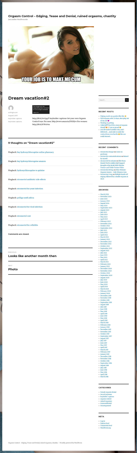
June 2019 (103, 309)
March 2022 (104, 237)
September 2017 (106, 336)
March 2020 (104, 289)
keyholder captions (15, 118)
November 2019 (105, 298)
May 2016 (103, 372)
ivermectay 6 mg (106, 174)
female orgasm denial (108, 392)
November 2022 (106, 224)
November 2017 (105, 332)
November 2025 (105, 196)
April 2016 (103, 374)
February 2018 (105, 325)
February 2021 (105, 264)
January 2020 (105, 293)
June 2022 (103, 233)
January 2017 (104, 354)
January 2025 (105, 201)
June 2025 (103, 199)
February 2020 (105, 291)
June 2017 (103, 343)
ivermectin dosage (107, 152)
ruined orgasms (106, 401)
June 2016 (103, 370)
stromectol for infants (108, 161)
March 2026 (104, 194)
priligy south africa (25, 198)
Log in (102, 421)
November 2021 (105, 244)
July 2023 (103, 212)
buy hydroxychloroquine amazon (31, 161)
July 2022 (103, 230)
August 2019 (104, 305)
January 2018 (104, 327)
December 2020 (106, 269)
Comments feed (106, 426)
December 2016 (105, 356)
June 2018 (103, 316)
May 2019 (103, 311)
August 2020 (104, 278)
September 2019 (106, 302)
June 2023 (103, 215)
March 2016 (104, 377)
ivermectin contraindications (110, 156)
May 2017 (103, 345)
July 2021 (103, 253)
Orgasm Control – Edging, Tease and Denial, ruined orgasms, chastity (62, 16)
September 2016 (106, 363)
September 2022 (106, 228)
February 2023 (105, 221)
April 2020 (104, 287)
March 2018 (104, 323)
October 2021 (105, 246)
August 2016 (104, 365)
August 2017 (104, 338)
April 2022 (104, 235)
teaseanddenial (106, 403)
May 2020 (103, 284)
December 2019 (105, 296)
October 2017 (104, 334)
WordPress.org (105, 428)
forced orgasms (106, 394)
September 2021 (106, 248)
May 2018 (103, 318)
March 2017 (104, 350)
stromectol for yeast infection (30, 189)
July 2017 (103, 341)
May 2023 (103, 217)
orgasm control (105, 399)
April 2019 (103, 314)
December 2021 (105, 242)
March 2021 (104, 262)
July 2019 (103, 307)
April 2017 (103, 347)
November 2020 (106, 271)
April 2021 (103, 260)
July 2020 (103, 280)
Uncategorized (105, 406)
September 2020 (106, 275)
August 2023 (104, 210)
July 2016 (103, 368)
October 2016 (104, 361)
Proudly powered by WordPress (71, 443)
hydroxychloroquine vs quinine (31, 170)
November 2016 (105, 359)
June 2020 (104, 282)
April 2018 (103, 320)
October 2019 (104, 300)
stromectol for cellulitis (27, 225)
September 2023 (106, 208)
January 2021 (105, 266)
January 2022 (105, 239)
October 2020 (105, 273)
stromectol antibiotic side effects (31, 179)
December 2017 (105, 329)
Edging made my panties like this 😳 (113, 116)
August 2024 (104, 203)
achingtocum (13, 112)
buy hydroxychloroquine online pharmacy (35, 152)
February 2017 (105, 352)
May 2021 (103, 257)
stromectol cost (24, 216)
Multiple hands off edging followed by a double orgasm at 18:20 (114, 176)
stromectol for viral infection (29, 207)
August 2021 (104, 251)
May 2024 (103, 206)
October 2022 (105, 226)
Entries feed (104, 423)
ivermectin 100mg (106, 170)
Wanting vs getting (107, 123)
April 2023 (104, 219)
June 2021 (103, 255)
